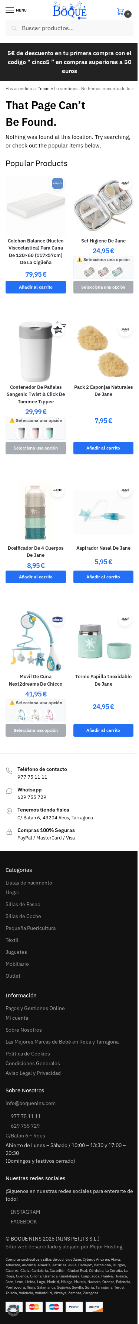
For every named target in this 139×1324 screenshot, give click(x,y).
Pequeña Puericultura (31, 928)
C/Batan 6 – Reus (25, 1135)
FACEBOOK (24, 1221)
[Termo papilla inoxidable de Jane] (103, 641)
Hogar (12, 892)
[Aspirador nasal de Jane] (103, 512)
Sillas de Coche (23, 916)
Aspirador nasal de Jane (103, 548)
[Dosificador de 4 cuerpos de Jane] (36, 512)
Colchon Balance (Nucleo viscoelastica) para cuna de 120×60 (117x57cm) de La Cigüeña (35, 252)
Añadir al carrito (36, 287)
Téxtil (12, 940)
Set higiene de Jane (103, 241)
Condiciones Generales (33, 1063)
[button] (124, 10)
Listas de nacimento (29, 882)
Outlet (13, 975)
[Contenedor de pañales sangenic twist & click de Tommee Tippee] (36, 351)
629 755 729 (25, 1126)
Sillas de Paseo (23, 904)
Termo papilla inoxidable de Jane (103, 680)
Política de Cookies (28, 1053)
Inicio (44, 88)
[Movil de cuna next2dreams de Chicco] (36, 641)
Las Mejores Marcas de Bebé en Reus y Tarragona (62, 1041)
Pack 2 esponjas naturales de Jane (103, 391)
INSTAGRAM (25, 1212)
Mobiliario (17, 964)
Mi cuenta (17, 1018)
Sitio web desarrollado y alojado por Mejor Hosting (64, 1246)
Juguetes (16, 952)
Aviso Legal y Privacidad (33, 1073)
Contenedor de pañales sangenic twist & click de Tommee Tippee (36, 394)
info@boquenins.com (31, 1103)
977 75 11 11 (26, 1116)
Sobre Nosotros (24, 1029)
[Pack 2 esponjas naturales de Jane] (103, 351)
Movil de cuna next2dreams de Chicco (35, 680)
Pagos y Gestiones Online (35, 1008)
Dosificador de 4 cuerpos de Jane (35, 552)
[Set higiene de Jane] (103, 205)
